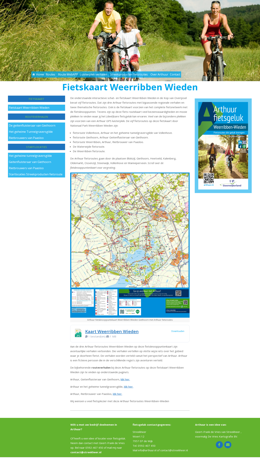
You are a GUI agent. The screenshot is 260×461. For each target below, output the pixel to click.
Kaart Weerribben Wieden (112, 331)
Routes (50, 74)
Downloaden (177, 331)
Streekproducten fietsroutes (129, 74)
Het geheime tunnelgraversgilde (30, 156)
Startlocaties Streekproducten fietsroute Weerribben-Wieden (35, 174)
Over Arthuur (159, 74)
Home (40, 74)
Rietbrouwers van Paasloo (26, 138)
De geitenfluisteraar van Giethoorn (32, 125)
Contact (175, 74)
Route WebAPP (68, 74)
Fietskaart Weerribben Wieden (29, 108)
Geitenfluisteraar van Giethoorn (30, 162)
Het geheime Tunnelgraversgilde (31, 132)
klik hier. (125, 379)
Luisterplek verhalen (93, 74)
